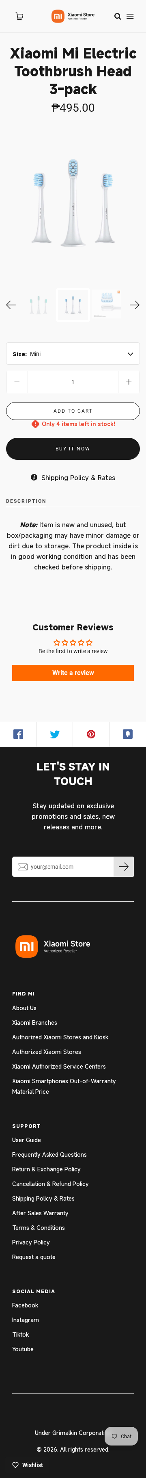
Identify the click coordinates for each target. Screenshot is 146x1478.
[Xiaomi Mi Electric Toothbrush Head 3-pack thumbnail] (38, 305)
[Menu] (130, 16)
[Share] (18, 734)
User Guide (26, 1140)
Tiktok (20, 1334)
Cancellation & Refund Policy (50, 1184)
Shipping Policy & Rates (43, 1198)
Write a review (73, 673)
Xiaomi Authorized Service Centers (59, 1066)
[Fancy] (128, 734)
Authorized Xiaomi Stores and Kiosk (60, 1037)
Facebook (25, 1305)
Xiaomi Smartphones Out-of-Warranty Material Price (64, 1086)
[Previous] (11, 305)
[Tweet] (54, 734)
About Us (24, 1008)
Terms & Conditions (38, 1227)
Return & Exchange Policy (46, 1169)
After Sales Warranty (40, 1213)
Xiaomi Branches (34, 1022)
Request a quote (34, 1257)
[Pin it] (91, 734)
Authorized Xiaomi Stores (46, 1052)
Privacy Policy (31, 1242)
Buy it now (73, 449)
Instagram (25, 1320)
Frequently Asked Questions (49, 1154)
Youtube (23, 1349)
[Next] (135, 305)
